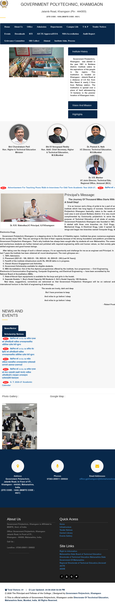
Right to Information (68, 551)
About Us (18, 27)
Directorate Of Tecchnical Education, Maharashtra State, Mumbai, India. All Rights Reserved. (57, 599)
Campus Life (72, 27)
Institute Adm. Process (64, 41)
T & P (85, 27)
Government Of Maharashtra (72, 560)
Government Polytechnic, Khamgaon (83, 593)
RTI (31, 34)
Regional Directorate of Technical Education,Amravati (83, 563)
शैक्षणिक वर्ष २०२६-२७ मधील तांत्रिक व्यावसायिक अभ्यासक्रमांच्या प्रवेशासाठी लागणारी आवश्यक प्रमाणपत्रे (18, 361)
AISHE (62, 568)
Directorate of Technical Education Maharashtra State (83, 557)
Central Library (66, 532)
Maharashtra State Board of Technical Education (80, 554)
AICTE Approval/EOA (47, 34)
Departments (56, 27)
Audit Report (89, 34)
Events (7, 34)
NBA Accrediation (70, 34)
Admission (41, 27)
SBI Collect (34, 41)
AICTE (62, 565)
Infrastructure (65, 527)
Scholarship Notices (14, 334)
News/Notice (10, 328)
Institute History (80, 51)
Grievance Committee (14, 41)
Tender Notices (99, 27)
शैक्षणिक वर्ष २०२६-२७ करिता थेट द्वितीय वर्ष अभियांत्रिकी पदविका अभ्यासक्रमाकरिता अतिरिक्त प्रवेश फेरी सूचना (18, 351)
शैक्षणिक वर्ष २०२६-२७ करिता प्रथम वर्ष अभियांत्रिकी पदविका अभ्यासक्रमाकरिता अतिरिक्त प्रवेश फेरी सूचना (19, 341)
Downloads (20, 34)
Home (7, 27)
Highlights (77, 114)
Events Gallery (66, 535)
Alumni (46, 41)
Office (30, 27)
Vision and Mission (82, 105)
